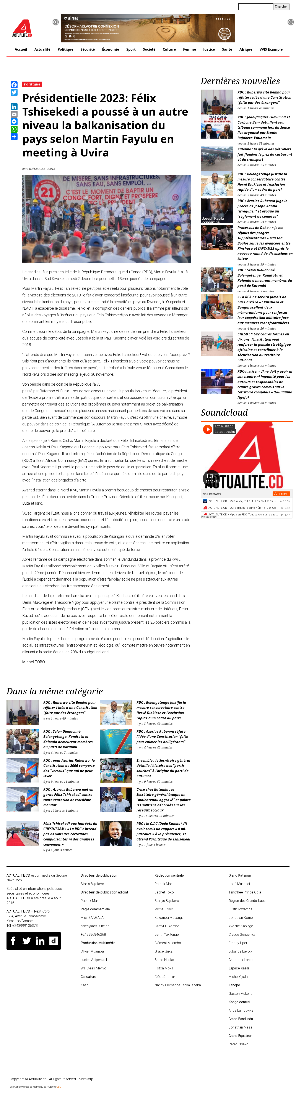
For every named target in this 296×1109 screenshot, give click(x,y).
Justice (209, 49)
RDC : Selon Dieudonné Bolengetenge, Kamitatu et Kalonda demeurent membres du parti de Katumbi (68, 739)
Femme (189, 49)
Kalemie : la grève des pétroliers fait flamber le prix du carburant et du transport (264, 154)
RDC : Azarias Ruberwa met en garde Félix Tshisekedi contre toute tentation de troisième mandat (68, 797)
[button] (55, 22)
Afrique (245, 49)
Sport (131, 49)
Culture (169, 49)
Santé (227, 49)
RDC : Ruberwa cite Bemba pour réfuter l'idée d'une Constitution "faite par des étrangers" (70, 707)
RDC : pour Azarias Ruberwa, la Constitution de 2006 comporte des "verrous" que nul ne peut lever (69, 768)
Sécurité (88, 49)
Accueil (21, 49)
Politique (65, 49)
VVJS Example (271, 49)
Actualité (42, 49)
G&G (58, 1086)
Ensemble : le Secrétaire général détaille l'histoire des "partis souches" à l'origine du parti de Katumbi (163, 768)
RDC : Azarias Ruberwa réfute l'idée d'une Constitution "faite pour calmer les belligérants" (162, 736)
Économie (110, 49)
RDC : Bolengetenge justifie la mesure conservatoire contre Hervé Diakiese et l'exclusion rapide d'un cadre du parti (161, 710)
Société (149, 49)
